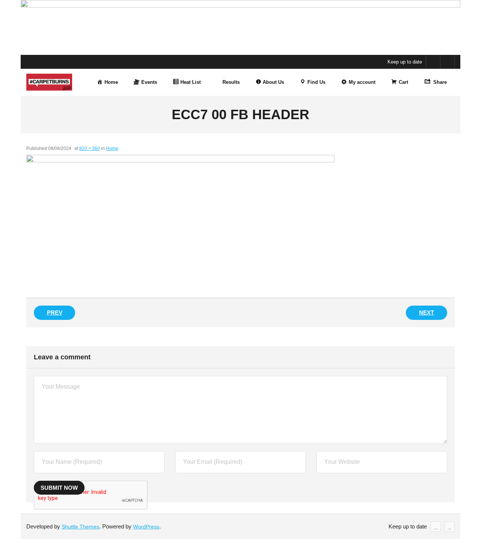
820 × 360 (89, 148)
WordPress (146, 527)
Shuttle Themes (80, 527)
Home (112, 148)
